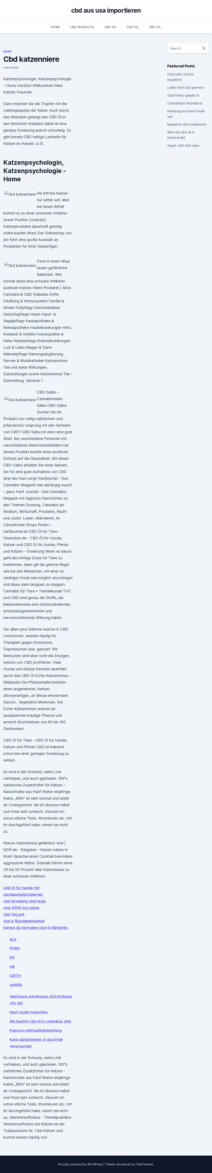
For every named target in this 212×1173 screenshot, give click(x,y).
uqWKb (16, 985)
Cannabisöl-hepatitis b (184, 103)
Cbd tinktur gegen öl (183, 95)
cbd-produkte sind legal (24, 901)
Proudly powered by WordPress (80, 1164)
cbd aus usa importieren (106, 10)
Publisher (10, 67)
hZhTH (15, 975)
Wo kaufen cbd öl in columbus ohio (40, 1021)
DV (12, 957)
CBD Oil (110, 27)
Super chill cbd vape (183, 145)
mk (12, 966)
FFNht (15, 948)
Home (55, 27)
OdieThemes (144, 1164)
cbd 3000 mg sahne (21, 907)
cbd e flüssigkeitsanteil (24, 921)
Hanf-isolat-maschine (29, 1012)
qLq (13, 939)
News (7, 51)
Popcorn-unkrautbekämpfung (36, 1030)
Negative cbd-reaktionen (187, 124)
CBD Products (82, 27)
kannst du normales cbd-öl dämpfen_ (36, 927)
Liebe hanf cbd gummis (185, 87)
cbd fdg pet (13, 914)
